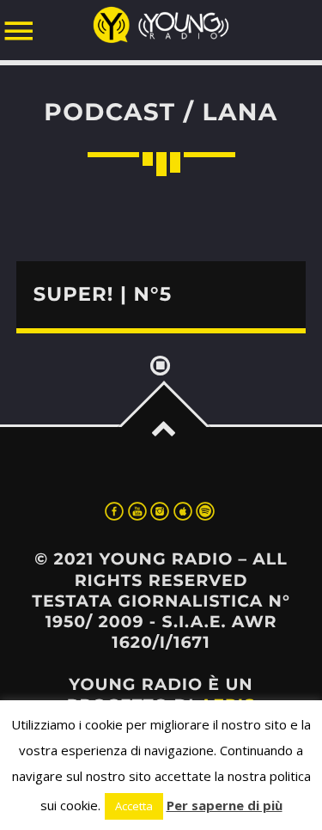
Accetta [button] (134, 806)
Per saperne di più (225, 805)
